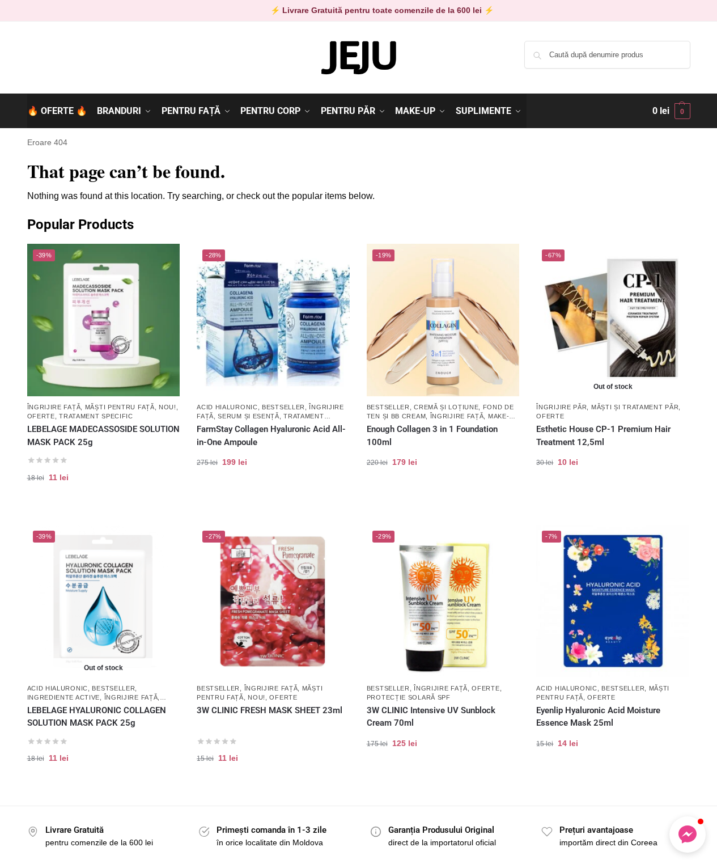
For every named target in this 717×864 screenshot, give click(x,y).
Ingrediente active (63, 697)
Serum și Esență (248, 416)
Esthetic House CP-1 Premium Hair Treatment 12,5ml (603, 435)
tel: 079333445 (53, 64)
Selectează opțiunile (443, 498)
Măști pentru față (120, 407)
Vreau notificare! (613, 498)
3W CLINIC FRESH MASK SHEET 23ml (269, 710)
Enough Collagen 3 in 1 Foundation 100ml (432, 435)
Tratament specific (96, 416)
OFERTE (41, 416)
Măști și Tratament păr (634, 407)
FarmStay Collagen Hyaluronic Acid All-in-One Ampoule (271, 435)
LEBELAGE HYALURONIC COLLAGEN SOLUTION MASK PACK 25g (96, 717)
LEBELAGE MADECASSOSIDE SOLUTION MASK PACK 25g (103, 435)
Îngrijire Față (54, 407)
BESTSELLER (283, 407)
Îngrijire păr (561, 407)
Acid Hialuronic (227, 407)
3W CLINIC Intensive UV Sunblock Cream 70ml (431, 717)
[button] (671, 111)
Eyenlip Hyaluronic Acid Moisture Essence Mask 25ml (598, 717)
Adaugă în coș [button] (103, 513)
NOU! (167, 407)
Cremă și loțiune (446, 407)
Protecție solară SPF (409, 697)
